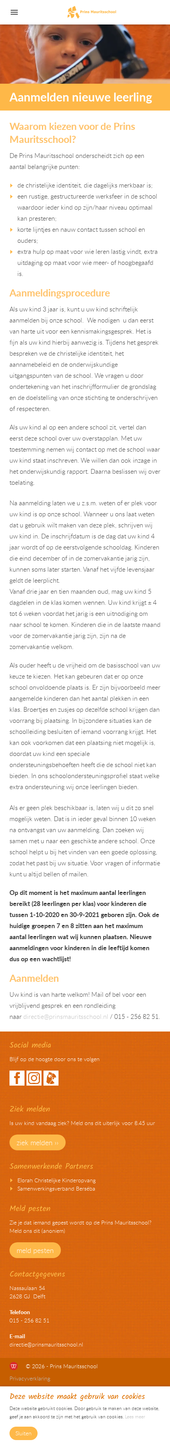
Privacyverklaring (29, 1378)
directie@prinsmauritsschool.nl (65, 1016)
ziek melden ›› (38, 1142)
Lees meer (135, 1416)
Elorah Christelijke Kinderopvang (56, 1180)
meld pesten (35, 1250)
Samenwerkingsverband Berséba (56, 1188)
